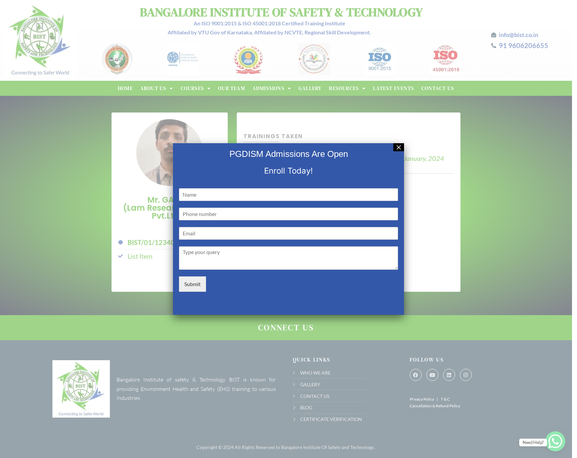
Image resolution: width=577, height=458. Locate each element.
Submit (192, 284)
